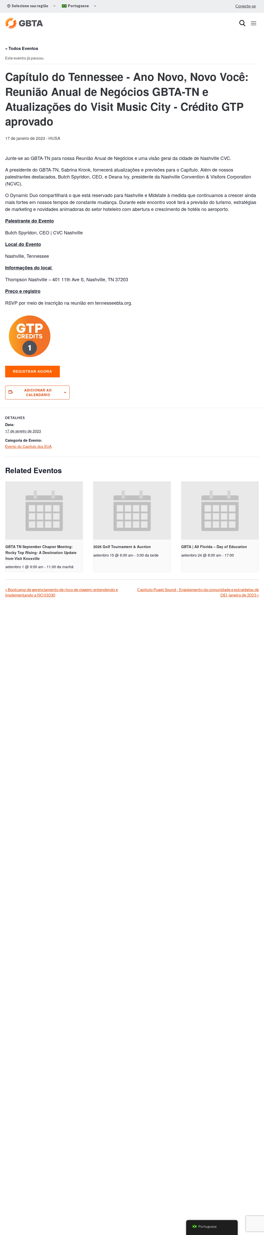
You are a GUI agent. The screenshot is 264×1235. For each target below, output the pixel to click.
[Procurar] (242, 23)
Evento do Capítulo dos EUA (28, 446)
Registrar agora (32, 371)
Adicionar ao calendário (38, 392)
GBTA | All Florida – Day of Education (214, 546)
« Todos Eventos (21, 48)
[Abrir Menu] (253, 23)
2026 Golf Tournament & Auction (122, 546)
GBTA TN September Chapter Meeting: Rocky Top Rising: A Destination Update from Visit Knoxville (41, 552)
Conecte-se (245, 5)
